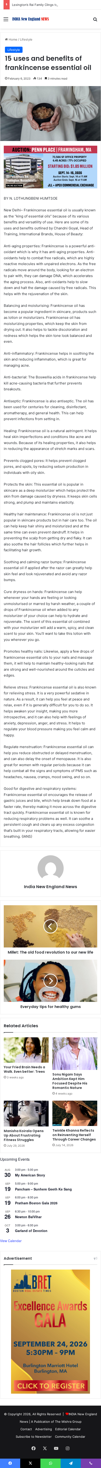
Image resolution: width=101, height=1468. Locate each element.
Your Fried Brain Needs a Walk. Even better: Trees (24, 1069)
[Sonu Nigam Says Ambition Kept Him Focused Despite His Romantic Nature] (74, 1053)
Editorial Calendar (68, 1429)
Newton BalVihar (28, 1216)
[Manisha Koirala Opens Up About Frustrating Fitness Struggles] (26, 1113)
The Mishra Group (68, 1421)
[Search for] (95, 20)
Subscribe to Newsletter (34, 1436)
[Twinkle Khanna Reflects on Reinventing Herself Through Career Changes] (74, 1113)
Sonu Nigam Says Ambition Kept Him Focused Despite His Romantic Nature (69, 1081)
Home (12, 39)
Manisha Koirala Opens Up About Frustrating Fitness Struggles (24, 1135)
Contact (26, 1429)
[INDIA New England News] (30, 19)
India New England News (50, 887)
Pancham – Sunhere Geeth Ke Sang (43, 1189)
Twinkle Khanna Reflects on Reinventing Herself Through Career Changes (74, 1135)
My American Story (30, 1175)
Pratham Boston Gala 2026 (36, 1203)
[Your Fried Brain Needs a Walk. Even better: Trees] (26, 1050)
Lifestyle (26, 39)
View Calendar (11, 1240)
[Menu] (6, 20)
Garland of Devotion (31, 1230)
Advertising (43, 1429)
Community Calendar (70, 1436)
